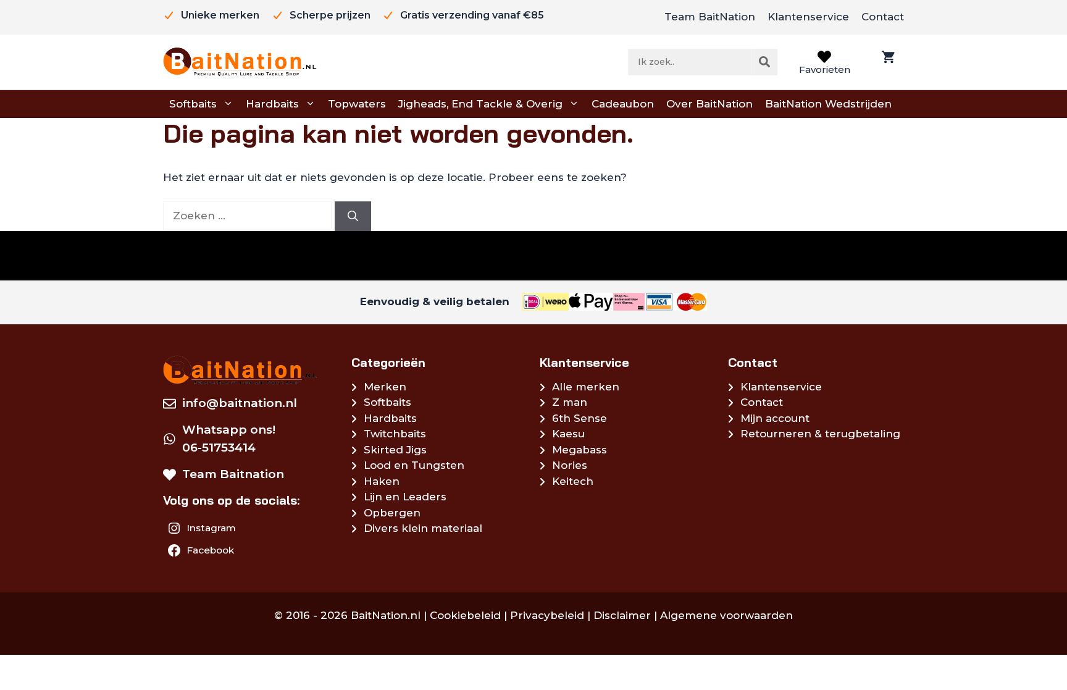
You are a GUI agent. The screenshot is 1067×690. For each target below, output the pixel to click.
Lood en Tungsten (414, 465)
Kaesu (568, 433)
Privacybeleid (547, 615)
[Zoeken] (764, 62)
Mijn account (775, 418)
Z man (569, 402)
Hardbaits (272, 104)
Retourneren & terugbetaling (820, 433)
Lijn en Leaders (405, 496)
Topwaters (357, 104)
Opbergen (392, 513)
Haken (382, 481)
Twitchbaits (395, 433)
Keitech (572, 481)
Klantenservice (808, 17)
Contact (882, 17)
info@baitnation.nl (239, 403)
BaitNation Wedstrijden (828, 104)
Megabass (579, 450)
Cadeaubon (623, 104)
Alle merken (585, 387)
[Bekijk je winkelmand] (887, 62)
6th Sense (579, 418)
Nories (569, 465)
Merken (385, 387)
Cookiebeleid (465, 615)
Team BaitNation (709, 17)
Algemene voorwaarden (726, 615)
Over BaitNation (709, 104)
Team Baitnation (233, 474)
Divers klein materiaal (423, 528)
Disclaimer (622, 615)
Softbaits (193, 104)
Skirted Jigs (395, 450)
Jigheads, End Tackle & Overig (480, 104)
